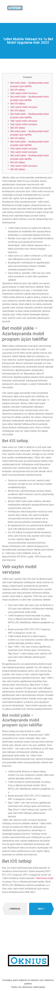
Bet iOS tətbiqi (17, 89)
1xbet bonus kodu (44, 878)
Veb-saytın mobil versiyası (23, 93)
